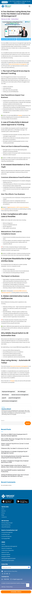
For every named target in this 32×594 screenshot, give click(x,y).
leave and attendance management (18, 64)
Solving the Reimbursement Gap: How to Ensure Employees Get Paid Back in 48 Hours (15, 475)
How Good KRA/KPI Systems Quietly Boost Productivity (13, 470)
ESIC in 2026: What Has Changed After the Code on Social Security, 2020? (16, 439)
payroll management (14, 398)
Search (2, 420)
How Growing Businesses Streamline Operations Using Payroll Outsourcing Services (15, 456)
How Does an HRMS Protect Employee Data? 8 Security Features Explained (14, 435)
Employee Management (8, 391)
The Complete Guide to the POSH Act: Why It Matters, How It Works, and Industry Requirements (15, 466)
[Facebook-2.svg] (9, 573)
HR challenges (21, 391)
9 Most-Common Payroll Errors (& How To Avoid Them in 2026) (15, 444)
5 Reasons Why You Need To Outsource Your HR (14, 448)
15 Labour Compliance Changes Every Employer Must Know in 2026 (15, 461)
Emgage (20, 115)
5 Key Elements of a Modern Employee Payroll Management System (14, 452)
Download (5, 2)
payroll (4, 398)
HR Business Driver (22, 39)
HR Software (5, 394)
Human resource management (20, 394)
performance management (9, 401)
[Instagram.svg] (5, 573)
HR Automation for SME (9, 39)
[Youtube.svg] (7, 573)
